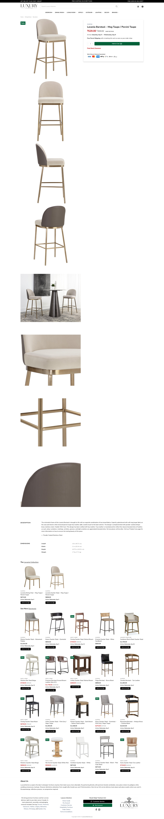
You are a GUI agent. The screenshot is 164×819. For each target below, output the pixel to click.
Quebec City (42, 809)
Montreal (46, 804)
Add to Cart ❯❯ (117, 44)
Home (21, 17)
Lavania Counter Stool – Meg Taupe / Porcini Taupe (57, 594)
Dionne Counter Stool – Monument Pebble (31, 640)
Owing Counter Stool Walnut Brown (81, 639)
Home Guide (66, 801)
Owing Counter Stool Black (29, 721)
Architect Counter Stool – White (80, 763)
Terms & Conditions (66, 812)
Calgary (37, 807)
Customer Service (66, 805)
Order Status (66, 809)
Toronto (39, 804)
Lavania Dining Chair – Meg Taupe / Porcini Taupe (31, 594)
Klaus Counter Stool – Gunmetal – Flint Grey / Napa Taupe (105, 722)
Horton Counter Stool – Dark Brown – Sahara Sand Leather (81, 722)
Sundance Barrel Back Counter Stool (131, 639)
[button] (143, 6)
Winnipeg (32, 809)
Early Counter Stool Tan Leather (130, 763)
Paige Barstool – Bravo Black (104, 680)
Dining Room (59, 12)
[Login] (138, 6)
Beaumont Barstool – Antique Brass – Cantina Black (131, 722)
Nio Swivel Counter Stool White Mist (57, 763)
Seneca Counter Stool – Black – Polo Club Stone (106, 763)
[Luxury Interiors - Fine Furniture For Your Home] (29, 6)
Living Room (71, 12)
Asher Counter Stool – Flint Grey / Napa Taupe (55, 722)
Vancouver (26, 807)
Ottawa (26, 809)
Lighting (98, 12)
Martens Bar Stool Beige (28, 680)
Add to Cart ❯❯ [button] (26, 602)
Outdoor (89, 12)
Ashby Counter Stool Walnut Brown (81, 680)
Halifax (32, 807)
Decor (106, 12)
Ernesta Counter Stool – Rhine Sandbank (104, 640)
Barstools (35, 17)
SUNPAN (89, 24)
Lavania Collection (31, 562)
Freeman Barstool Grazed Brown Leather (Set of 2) (55, 681)
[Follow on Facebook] (96, 810)
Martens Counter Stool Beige (29, 763)
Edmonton (43, 807)
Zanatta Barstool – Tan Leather (130, 680)
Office (80, 12)
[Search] (117, 6)
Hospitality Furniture (66, 807)
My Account (66, 803)
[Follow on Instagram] (99, 810)
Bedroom (48, 12)
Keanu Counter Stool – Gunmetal (55, 639)
